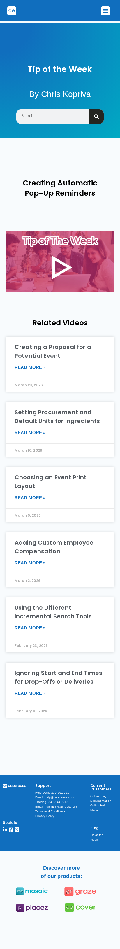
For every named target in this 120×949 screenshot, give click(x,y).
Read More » (30, 367)
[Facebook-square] (11, 829)
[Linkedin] (5, 829)
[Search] (96, 116)
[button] (105, 10)
